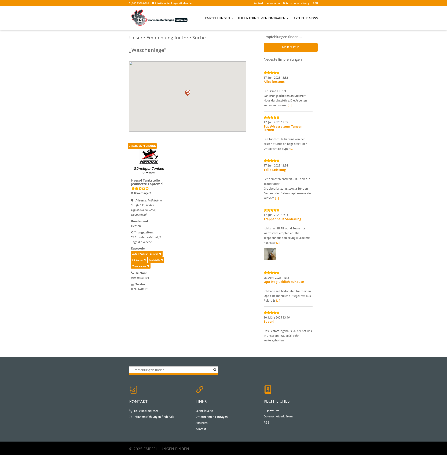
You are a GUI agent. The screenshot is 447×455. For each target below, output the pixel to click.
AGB (315, 3)
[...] (290, 105)
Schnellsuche (204, 411)
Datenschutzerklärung (296, 3)
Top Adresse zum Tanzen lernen (283, 128)
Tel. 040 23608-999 (146, 411)
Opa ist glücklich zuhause (284, 282)
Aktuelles (202, 423)
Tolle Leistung (275, 170)
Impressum (273, 3)
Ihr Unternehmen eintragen (261, 18)
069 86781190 (140, 289)
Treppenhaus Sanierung (282, 219)
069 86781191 (140, 278)
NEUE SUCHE (290, 47)
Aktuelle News (306, 18)
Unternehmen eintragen (212, 417)
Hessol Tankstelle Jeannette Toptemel (147, 182)
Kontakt (258, 3)
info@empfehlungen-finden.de (154, 417)
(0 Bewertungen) (141, 193)
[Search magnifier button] (214, 369)
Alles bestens (274, 82)
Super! (269, 321)
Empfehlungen (217, 18)
